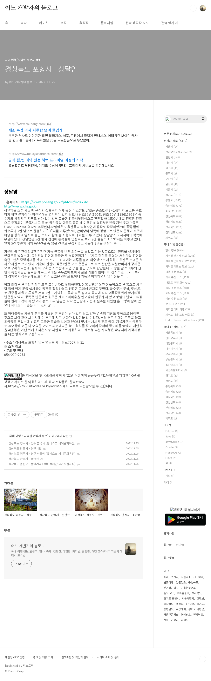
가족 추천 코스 (177, 277)
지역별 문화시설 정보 (180, 261)
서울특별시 (173, 333)
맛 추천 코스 (175, 304)
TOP (202, 659)
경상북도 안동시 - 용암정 (23, 459)
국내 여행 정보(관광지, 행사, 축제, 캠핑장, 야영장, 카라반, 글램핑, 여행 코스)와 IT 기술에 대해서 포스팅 (66, 553)
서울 (166, 620)
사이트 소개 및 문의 (108, 657)
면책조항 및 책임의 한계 (75, 657)
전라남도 (173, 232)
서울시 (171, 146)
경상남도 (173, 222)
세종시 (171, 189)
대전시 (171, 163)
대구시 (171, 168)
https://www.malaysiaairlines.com (32, 154)
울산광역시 (173, 365)
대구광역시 (173, 349)
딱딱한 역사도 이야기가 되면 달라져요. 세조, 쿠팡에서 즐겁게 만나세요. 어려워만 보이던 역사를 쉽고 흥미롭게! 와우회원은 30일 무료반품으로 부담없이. (72, 137)
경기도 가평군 (196, 609)
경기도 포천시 (171, 598)
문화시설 (107, 22)
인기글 (180, 545)
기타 (169, 476)
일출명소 (181, 582)
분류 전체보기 (178, 134)
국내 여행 (15, 436)
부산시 (171, 179)
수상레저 (181, 609)
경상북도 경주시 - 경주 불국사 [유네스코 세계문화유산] (41, 443)
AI (168, 463)
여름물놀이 (183, 593)
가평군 (174, 620)
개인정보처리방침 (15, 657)
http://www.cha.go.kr (20, 206)
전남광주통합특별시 (178, 152)
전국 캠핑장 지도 (137, 22)
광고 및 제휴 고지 (43, 657)
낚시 (175, 588)
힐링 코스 (169, 593)
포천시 (174, 577)
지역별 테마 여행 (177, 309)
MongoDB (173, 452)
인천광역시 (173, 338)
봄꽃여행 (168, 582)
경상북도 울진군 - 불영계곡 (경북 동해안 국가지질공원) (41, 464)
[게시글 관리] (24, 414)
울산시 (171, 184)
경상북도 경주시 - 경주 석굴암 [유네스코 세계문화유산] (41, 453)
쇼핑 (64, 22)
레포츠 (43, 22)
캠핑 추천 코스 (176, 298)
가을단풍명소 (171, 614)
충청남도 (173, 211)
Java (170, 436)
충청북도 (173, 205)
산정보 (200, 598)
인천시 (172, 157)
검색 (193, 8)
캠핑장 (179, 604)
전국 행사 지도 (171, 22)
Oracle (171, 447)
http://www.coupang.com (26, 124)
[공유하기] (19, 414)
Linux (170, 458)
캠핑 (200, 577)
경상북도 (173, 216)
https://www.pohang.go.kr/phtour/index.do (54, 201)
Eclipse (171, 431)
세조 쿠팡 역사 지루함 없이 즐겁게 (35, 129)
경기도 (173, 195)
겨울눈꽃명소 (188, 588)
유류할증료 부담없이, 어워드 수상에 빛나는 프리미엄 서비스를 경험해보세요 (61, 165)
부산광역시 (173, 359)
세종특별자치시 (176, 370)
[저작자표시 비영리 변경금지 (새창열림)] (52, 414)
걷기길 (167, 588)
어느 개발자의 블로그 (31, 8)
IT (167, 425)
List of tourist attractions (184, 320)
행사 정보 (174, 250)
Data (169, 470)
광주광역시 (173, 354)
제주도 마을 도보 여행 (179, 315)
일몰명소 (186, 577)
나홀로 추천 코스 (178, 282)
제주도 (171, 238)
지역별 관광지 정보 (35, 436)
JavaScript (174, 442)
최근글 (168, 545)
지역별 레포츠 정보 (179, 266)
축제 (166, 577)
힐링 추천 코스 (177, 288)
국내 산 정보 (175, 327)
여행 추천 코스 (175, 272)
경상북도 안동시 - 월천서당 (24, 448)
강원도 (173, 200)
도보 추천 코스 (177, 293)
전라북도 (173, 227)
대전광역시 (173, 343)
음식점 (83, 22)
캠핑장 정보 (175, 141)
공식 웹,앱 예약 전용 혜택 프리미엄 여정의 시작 (45, 159)
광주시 (171, 173)
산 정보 (190, 604)
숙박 (23, 22)
